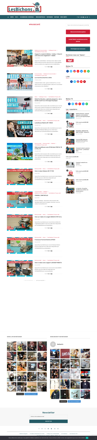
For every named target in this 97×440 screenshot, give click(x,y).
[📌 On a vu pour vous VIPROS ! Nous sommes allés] (65, 353)
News (36, 96)
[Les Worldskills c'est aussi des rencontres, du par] (85, 363)
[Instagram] (80, 17)
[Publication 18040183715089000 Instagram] (85, 374)
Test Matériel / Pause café (41, 51)
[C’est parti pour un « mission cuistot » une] (22, 366)
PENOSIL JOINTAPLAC (41, 195)
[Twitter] (78, 17)
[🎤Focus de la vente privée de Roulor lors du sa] (55, 353)
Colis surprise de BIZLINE (82, 122)
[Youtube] (81, 17)
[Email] (83, 17)
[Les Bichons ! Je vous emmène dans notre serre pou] (32, 387)
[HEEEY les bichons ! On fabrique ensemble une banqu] (11, 356)
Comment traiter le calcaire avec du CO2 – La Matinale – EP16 (83, 150)
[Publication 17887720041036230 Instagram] (85, 353)
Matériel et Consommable (41, 50)
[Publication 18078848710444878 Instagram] (75, 384)
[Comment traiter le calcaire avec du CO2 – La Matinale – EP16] (70, 150)
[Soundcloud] (85, 17)
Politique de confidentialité (53, 433)
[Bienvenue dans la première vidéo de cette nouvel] (42, 346)
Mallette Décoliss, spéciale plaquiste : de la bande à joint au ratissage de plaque (48, 99)
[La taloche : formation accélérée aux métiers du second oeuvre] (70, 190)
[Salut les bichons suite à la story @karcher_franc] (11, 387)
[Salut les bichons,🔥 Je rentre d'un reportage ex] (32, 346)
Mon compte (63, 17)
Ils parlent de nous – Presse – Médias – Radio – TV (48, 435)
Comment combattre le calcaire (81, 163)
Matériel (53, 143)
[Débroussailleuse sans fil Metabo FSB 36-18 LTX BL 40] (20, 151)
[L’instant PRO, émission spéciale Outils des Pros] (70, 142)
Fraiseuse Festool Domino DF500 (45, 240)
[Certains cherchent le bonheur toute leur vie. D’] (22, 346)
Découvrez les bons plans (78, 32)
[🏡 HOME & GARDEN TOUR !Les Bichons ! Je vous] (42, 387)
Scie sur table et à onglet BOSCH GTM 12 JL (48, 217)
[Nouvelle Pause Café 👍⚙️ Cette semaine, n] (65, 394)
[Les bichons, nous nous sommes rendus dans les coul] (85, 394)
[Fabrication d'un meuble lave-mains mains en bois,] (42, 366)
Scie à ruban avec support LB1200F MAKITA (48, 262)
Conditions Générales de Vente (37, 433)
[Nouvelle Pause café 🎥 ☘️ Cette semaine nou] (65, 363)
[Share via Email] (51, 67)
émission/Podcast (40, 17)
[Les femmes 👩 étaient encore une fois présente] (55, 374)
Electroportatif (46, 143)
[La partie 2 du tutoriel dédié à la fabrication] (32, 376)
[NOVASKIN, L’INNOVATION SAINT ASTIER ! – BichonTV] (70, 133)
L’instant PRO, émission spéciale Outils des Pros (82, 140)
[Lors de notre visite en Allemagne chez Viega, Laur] (65, 384)
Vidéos (12, 17)
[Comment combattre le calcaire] (70, 165)
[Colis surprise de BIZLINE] (70, 124)
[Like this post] (45, 67)
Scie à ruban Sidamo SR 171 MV (44, 171)
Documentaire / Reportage (27, 17)
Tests (16, 17)
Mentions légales (23, 433)
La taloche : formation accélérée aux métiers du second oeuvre (82, 190)
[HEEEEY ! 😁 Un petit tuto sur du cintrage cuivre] (22, 356)
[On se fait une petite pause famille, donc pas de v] (11, 346)
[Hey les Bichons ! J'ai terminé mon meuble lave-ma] (32, 356)
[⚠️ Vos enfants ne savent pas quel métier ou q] (75, 363)
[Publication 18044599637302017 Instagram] (55, 363)
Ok (87, 437)
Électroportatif (38, 120)
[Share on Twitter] (48, 67)
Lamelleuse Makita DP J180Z (44, 123)
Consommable (38, 73)
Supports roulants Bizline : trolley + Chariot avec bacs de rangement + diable (48, 54)
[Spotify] (87, 17)
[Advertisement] (34, 38)
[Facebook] (77, 17)
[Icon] (19, 58)
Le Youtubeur (64, 433)
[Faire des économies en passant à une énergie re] (55, 394)
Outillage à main (52, 50)
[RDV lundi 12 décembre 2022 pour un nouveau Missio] (22, 376)
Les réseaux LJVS (73, 433)
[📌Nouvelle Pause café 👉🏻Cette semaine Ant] (75, 353)
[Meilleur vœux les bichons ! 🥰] (42, 356)
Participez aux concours (78, 49)
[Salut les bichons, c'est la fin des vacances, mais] (55, 384)
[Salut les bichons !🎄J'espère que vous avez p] (11, 366)
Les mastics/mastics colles (43, 77)
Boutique (56, 17)
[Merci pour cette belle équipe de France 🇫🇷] (65, 374)
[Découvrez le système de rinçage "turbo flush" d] (85, 384)
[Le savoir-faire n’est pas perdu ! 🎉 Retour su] (75, 374)
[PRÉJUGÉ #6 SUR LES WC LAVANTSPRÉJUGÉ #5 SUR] (75, 394)
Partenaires (50, 17)
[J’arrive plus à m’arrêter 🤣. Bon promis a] (42, 376)
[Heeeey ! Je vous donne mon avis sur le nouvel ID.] (32, 366)
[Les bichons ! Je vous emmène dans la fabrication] (22, 387)
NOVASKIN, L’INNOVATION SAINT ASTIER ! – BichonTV (82, 131)
